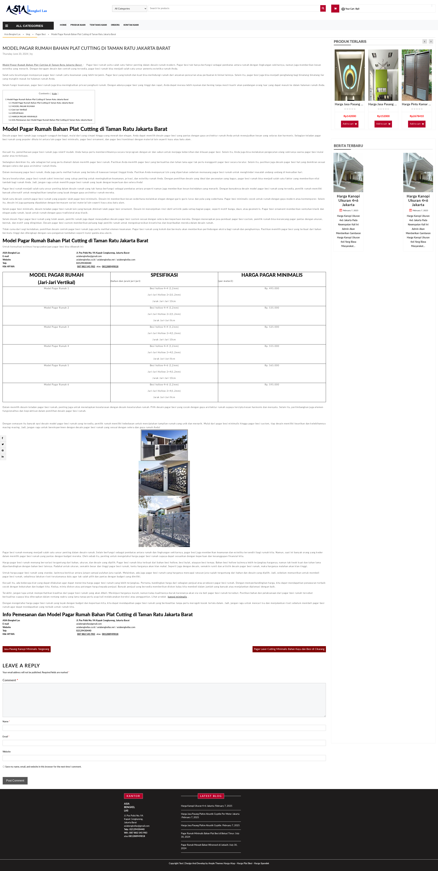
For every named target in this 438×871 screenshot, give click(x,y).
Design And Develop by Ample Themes (204, 863)
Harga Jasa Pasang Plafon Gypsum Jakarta (383, 104)
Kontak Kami (131, 25)
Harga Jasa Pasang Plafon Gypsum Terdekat (350, 104)
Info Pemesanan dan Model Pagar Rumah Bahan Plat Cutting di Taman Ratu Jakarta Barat (50, 120)
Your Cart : (350, 9)
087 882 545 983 (138, 833)
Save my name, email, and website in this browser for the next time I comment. (43, 767)
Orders (115, 25)
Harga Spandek (261, 863)
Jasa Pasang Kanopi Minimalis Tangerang (26, 649)
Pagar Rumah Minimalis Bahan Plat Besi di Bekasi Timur (207, 833)
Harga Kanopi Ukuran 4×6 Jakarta (383, 201)
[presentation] (425, 42)
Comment (10, 680)
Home (63, 25)
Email (6, 737)
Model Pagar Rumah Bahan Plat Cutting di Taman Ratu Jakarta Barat (36, 99)
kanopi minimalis (177, 597)
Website (7, 752)
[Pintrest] (3, 451)
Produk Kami (78, 25)
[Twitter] (3, 444)
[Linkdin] (3, 457)
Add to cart (348, 124)
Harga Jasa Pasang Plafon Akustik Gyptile (201, 825)
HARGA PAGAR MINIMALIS (23, 117)
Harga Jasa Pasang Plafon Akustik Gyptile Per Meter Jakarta (210, 814)
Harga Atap (229, 863)
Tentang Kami (98, 25)
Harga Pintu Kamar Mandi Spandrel (417, 104)
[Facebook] (2, 438)
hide (54, 94)
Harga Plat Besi (244, 863)
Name (6, 722)
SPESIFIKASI (16, 113)
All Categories (29, 26)
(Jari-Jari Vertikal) (18, 110)
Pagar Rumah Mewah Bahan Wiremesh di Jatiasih (204, 845)
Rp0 (357, 9)
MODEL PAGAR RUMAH (22, 106)
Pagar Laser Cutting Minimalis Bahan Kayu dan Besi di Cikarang (289, 649)
